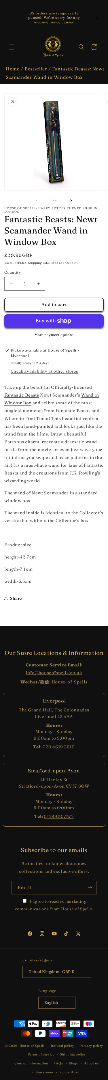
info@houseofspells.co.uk (54, 672)
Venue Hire (68, 1072)
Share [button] (16, 598)
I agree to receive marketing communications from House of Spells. (54, 905)
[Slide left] (37, 200)
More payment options (54, 334)
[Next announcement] (97, 18)
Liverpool (54, 701)
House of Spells (32, 1046)
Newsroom (44, 1072)
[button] (11, 47)
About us (91, 1063)
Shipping (35, 263)
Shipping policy (73, 1054)
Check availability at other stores (44, 371)
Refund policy (62, 1046)
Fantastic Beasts (21, 395)
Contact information (31, 1063)
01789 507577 (58, 816)
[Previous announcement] (10, 18)
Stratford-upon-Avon (54, 770)
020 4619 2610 (59, 747)
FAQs (58, 1063)
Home (12, 69)
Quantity (12, 272)
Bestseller (35, 69)
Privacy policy (91, 1046)
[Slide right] (71, 200)
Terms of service (41, 1054)
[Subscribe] (90, 887)
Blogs (73, 1063)
